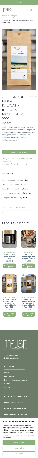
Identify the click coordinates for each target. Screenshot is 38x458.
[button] (26, 10)
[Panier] (30, 10)
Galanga (5, 193)
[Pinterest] (17, 164)
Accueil (4, 16)
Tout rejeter (19, 454)
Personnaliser (19, 448)
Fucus (4, 189)
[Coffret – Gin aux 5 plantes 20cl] (9, 239)
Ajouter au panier (19, 152)
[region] (19, 438)
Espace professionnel (15, 409)
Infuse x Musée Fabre (9, 18)
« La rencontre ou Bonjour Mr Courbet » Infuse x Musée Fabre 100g (9, 303)
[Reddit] (26, 164)
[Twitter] (14, 164)
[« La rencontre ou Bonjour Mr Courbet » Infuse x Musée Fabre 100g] (9, 283)
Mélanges (13, 16)
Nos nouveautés (7, 252)
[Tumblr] (20, 164)
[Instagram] (20, 2)
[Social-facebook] (17, 2)
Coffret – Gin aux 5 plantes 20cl (9, 257)
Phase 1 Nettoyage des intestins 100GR (28, 257)
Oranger (5, 198)
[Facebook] (11, 164)
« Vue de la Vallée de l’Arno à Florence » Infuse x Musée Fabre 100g (28, 303)
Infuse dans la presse (15, 414)
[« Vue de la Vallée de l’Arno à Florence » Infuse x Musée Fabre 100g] (28, 283)
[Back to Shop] (33, 96)
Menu (34, 9)
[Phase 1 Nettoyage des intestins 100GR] (28, 239)
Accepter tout (19, 443)
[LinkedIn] (23, 164)
